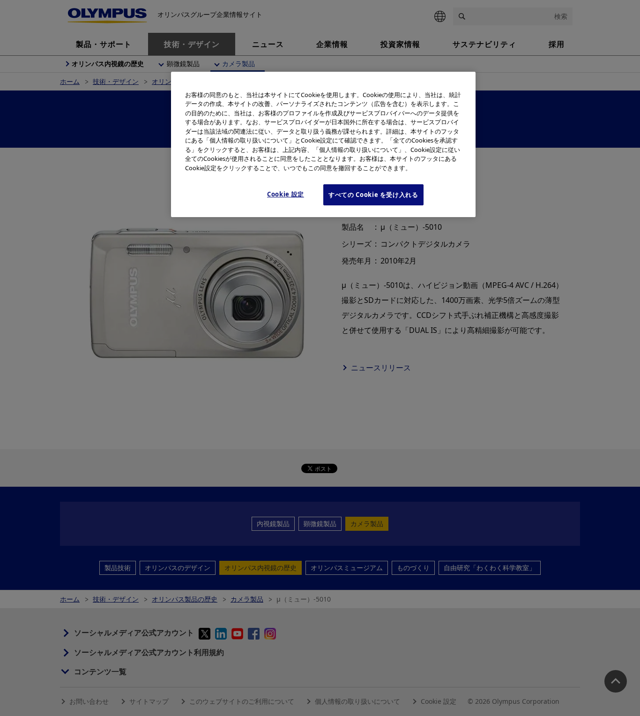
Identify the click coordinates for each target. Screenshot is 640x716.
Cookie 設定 (285, 194)
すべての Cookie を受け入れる (373, 194)
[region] (323, 144)
